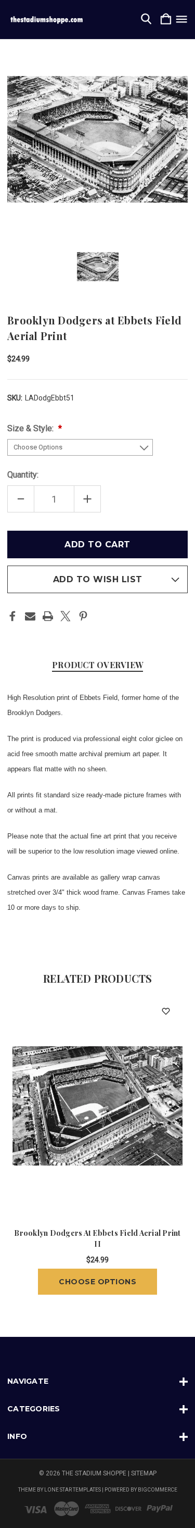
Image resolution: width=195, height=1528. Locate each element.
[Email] (30, 616)
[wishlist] (166, 1011)
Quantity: (22, 475)
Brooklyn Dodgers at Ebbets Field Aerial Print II (97, 1238)
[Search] (146, 19)
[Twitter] (65, 616)
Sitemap (144, 1473)
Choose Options (97, 1281)
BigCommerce (157, 1490)
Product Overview (97, 664)
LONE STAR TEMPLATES (72, 1490)
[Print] (48, 616)
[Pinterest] (83, 616)
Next (177, 1144)
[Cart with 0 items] (166, 19)
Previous (17, 1144)
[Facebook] (12, 616)
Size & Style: (31, 428)
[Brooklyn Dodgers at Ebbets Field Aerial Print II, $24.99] (97, 1105)
